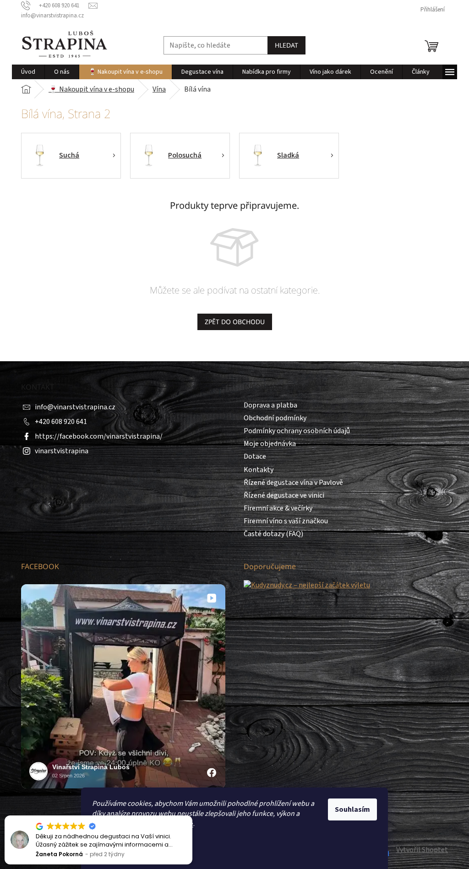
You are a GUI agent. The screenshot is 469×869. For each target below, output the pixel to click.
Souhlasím (352, 809)
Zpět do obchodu (235, 321)
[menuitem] (28, 72)
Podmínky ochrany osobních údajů (297, 431)
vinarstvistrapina (61, 451)
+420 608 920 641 (61, 422)
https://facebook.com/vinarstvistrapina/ (99, 436)
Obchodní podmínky (275, 418)
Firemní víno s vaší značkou (286, 521)
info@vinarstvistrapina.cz (75, 407)
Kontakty (258, 470)
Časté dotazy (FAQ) (273, 534)
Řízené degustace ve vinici (284, 495)
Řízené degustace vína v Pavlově (293, 483)
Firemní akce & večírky (278, 508)
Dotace (255, 456)
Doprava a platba (270, 405)
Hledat (286, 45)
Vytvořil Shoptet (422, 850)
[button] (192, 816)
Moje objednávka (270, 444)
